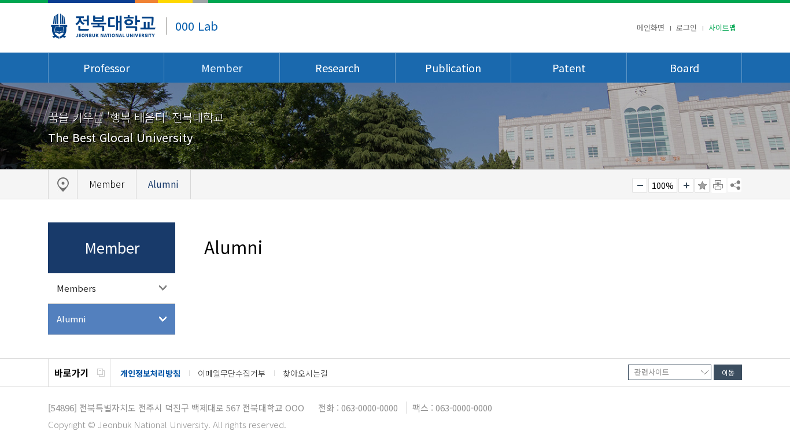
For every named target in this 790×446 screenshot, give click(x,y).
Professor (106, 67)
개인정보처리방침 (150, 373)
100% (663, 185)
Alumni (71, 319)
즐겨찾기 (702, 185)
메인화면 (651, 27)
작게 (639, 185)
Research (337, 67)
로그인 (686, 27)
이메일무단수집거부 (231, 373)
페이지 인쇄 (718, 185)
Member (221, 67)
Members (76, 288)
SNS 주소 (734, 185)
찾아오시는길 (305, 373)
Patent (569, 67)
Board (684, 67)
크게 (685, 185)
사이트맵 (722, 27)
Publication (453, 67)
